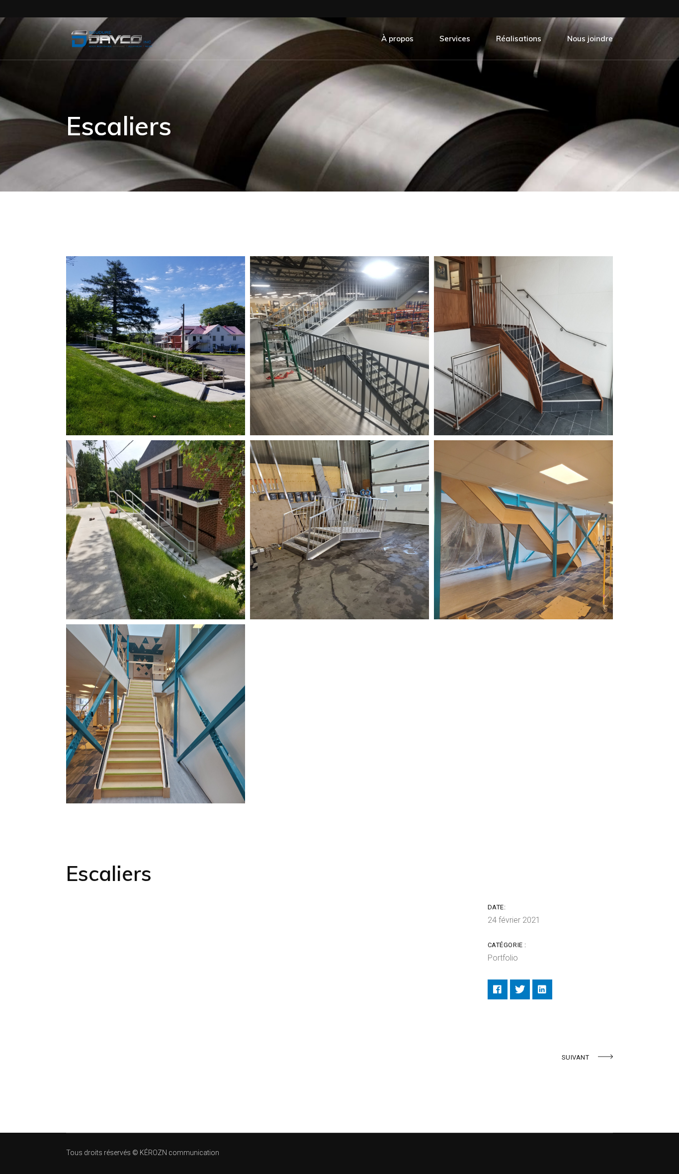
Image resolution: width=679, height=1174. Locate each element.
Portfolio (503, 958)
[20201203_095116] (156, 713)
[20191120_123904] (523, 345)
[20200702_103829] (156, 529)
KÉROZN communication (179, 1153)
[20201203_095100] (523, 529)
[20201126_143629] (339, 529)
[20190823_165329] (339, 345)
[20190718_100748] (156, 345)
